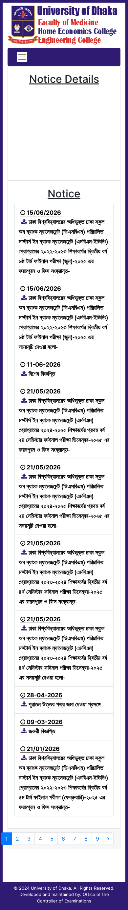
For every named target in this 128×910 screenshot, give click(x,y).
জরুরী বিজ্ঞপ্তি (41, 731)
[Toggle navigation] (22, 57)
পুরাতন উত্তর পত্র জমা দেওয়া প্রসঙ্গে (63, 704)
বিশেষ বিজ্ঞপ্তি (41, 374)
